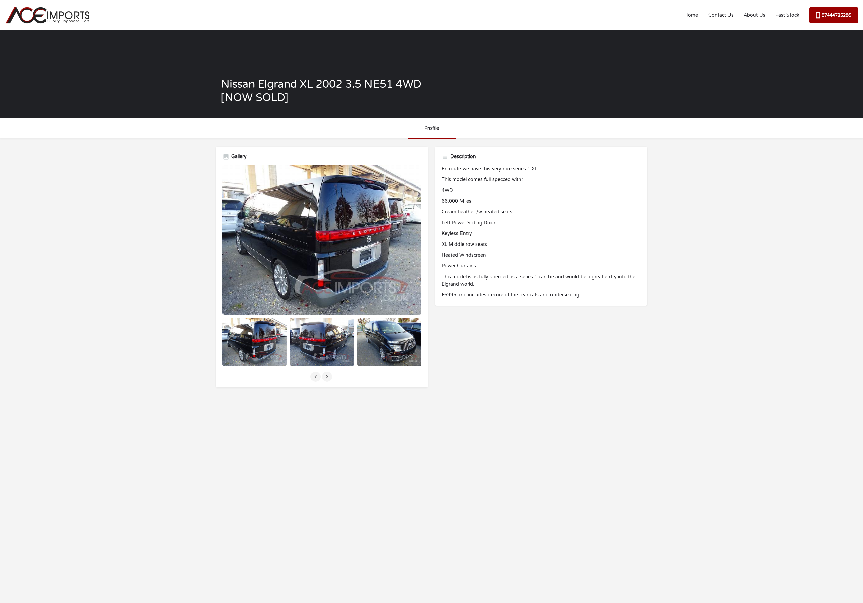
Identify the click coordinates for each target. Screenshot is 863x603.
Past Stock (787, 15)
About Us (754, 15)
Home (691, 15)
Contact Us (721, 15)
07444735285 (836, 15)
